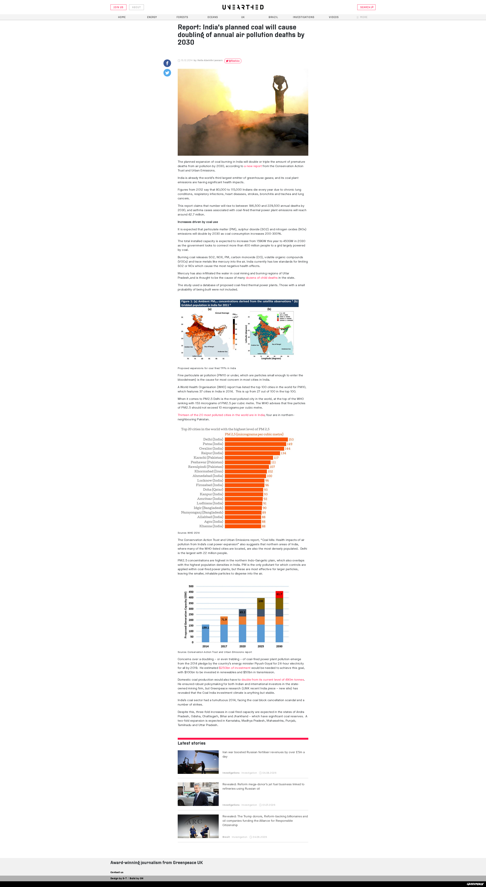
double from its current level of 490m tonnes (272, 680)
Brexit (226, 837)
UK (243, 17)
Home (122, 17)
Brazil (273, 17)
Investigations (303, 17)
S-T (125, 878)
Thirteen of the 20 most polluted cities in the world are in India (221, 415)
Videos (334, 17)
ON (142, 878)
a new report (253, 166)
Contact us (116, 872)
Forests (182, 17)
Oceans (212, 17)
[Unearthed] (243, 7)
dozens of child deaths (262, 278)
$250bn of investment (234, 668)
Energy (152, 17)
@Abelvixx (234, 61)
